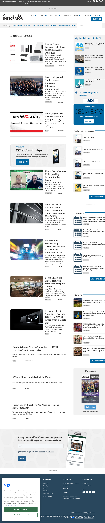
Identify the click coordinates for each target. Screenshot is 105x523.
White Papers (46, 486)
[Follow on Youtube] (102, 1)
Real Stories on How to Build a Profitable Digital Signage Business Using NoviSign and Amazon (94, 268)
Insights (87, 60)
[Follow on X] (94, 1)
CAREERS (41, 516)
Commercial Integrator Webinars (71, 498)
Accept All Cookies (21, 509)
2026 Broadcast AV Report (91, 162)
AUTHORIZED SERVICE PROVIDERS (55, 516)
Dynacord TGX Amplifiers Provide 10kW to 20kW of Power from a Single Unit (55, 316)
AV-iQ (26, 4)
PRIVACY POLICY (89, 518)
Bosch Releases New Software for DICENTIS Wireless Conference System (36, 348)
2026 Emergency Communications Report (93, 174)
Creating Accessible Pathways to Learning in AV (95, 81)
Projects (67, 15)
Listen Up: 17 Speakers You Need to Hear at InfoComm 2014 (36, 406)
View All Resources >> (48, 496)
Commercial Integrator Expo (69, 496)
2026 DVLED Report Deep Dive (93, 149)
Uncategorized (49, 65)
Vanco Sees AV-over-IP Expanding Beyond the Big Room (55, 175)
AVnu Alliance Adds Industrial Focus (32, 377)
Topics (42, 15)
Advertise (21, 1)
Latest (32, 15)
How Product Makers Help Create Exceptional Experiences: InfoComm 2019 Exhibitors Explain (55, 248)
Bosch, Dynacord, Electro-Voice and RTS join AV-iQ (54, 116)
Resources (54, 15)
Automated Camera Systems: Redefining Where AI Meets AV (93, 256)
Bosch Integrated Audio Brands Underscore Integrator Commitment (54, 83)
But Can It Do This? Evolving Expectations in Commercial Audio (94, 244)
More (97, 15)
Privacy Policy (12, 505)
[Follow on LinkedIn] (100, 1)
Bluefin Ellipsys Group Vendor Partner (71, 25)
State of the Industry (48, 493)
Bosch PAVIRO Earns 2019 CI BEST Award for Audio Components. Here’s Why (55, 210)
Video (46, 266)
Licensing (65, 486)
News (46, 130)
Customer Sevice (86, 486)
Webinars (86, 224)
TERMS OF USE (79, 518)
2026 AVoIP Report (89, 137)
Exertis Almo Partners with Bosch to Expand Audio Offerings (55, 48)
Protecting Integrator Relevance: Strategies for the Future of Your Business (93, 231)
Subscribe (97, 19)
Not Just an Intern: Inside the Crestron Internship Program (94, 56)
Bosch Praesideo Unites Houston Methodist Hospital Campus (55, 282)
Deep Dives (86, 140)
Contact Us (85, 483)
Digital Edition (46, 491)
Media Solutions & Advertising (70, 483)
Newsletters (65, 488)
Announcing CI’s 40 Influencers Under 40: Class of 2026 (94, 44)
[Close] (37, 481)
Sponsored (48, 102)
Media (76, 15)
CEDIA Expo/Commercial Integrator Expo (38, 1)
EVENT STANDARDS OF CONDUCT (75, 516)
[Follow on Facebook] (97, 1)
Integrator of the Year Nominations (44, 25)
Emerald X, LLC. (79, 513)
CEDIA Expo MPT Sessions (21, 25)
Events (86, 15)
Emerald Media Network (9, 1)
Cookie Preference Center (20, 515)
